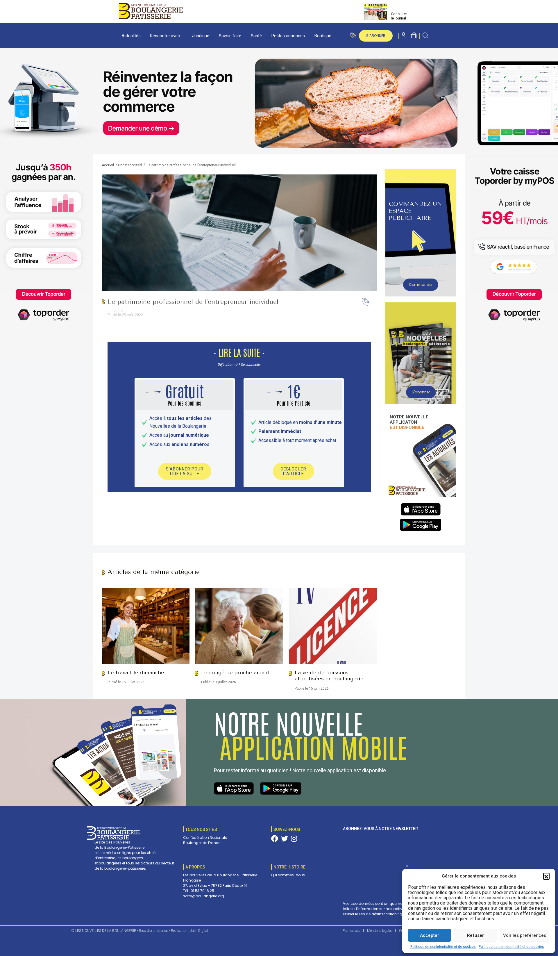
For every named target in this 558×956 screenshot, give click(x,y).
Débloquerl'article (293, 471)
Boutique (322, 35)
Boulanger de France (201, 842)
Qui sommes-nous (288, 875)
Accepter (429, 935)
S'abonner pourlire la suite (184, 471)
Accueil (108, 165)
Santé (256, 35)
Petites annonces (288, 35)
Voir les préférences (524, 935)
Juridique (200, 35)
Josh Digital (199, 931)
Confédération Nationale (205, 837)
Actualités (131, 35)
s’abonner (375, 35)
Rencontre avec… (166, 35)
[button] (546, 876)
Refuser (475, 935)
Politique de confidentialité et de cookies (443, 947)
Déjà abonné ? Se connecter (239, 365)
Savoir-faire (230, 35)
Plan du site (351, 931)
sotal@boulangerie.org (203, 895)
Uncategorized (130, 165)
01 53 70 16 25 (202, 890)
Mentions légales (379, 931)
